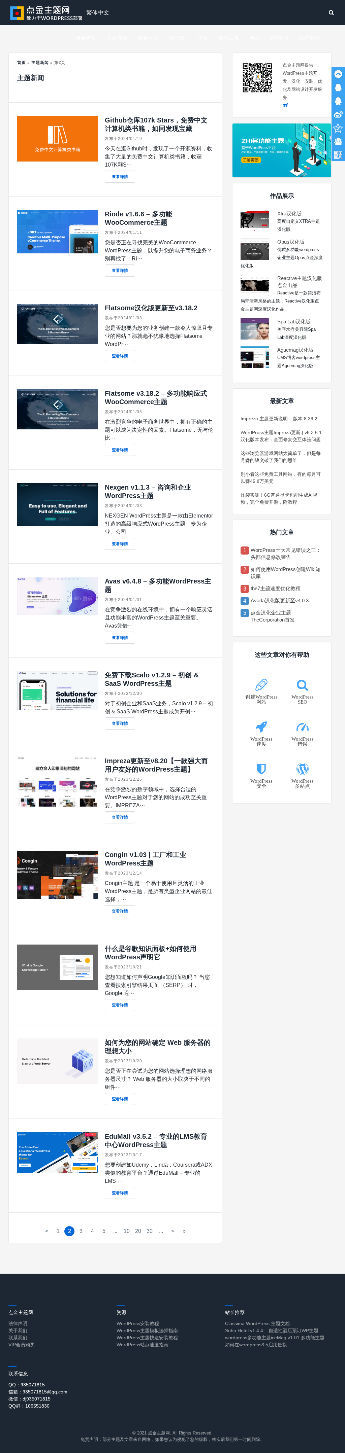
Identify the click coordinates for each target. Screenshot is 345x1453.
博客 (254, 38)
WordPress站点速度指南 (142, 1344)
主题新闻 (117, 38)
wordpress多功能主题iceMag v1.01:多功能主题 (274, 1337)
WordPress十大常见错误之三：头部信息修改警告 (286, 553)
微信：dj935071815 (29, 1399)
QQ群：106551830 (29, 1406)
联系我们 (17, 1337)
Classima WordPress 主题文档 (257, 1323)
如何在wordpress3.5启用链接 (256, 1344)
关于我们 (17, 1330)
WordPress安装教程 (138, 1323)
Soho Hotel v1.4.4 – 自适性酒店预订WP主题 (271, 1330)
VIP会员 (279, 38)
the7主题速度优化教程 (276, 588)
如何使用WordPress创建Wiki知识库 (285, 572)
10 (127, 1231)
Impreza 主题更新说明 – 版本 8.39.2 (279, 418)
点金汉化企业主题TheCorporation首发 (273, 616)
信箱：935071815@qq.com (37, 1391)
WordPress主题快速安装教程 (147, 1337)
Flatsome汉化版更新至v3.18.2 (151, 308)
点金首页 (86, 38)
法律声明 (17, 1323)
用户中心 (309, 38)
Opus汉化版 (291, 242)
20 (138, 1231)
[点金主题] (46, 12)
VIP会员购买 (21, 1344)
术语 (203, 38)
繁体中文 (97, 12)
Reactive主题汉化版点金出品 (299, 281)
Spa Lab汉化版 (294, 321)
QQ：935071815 (26, 1384)
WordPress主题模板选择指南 (147, 1330)
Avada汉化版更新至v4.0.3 (280, 600)
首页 (21, 62)
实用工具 (228, 38)
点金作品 (148, 38)
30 (150, 1231)
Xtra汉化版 (289, 213)
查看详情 (120, 176)
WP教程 (178, 38)
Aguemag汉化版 (295, 350)
